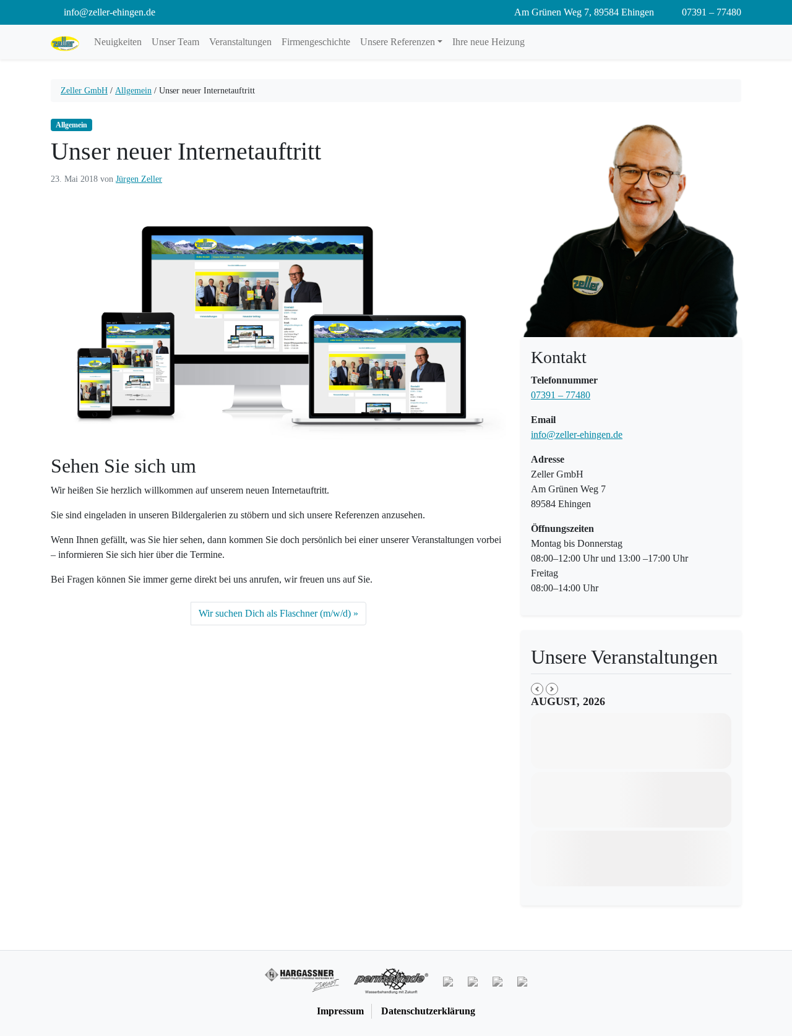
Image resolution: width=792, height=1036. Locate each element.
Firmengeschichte (316, 41)
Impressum (340, 1011)
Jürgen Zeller (139, 179)
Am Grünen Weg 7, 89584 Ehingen (583, 12)
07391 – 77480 (710, 12)
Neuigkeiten (118, 41)
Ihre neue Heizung (488, 41)
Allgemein (133, 90)
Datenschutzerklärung (428, 1011)
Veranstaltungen (240, 41)
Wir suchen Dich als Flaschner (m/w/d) (275, 613)
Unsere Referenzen (397, 41)
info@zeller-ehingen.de (576, 434)
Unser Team (175, 41)
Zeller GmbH (84, 90)
